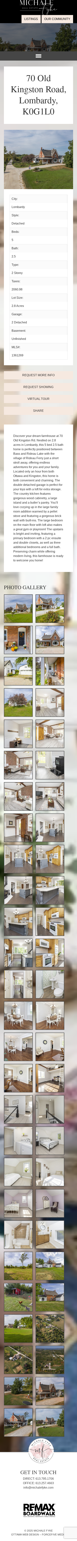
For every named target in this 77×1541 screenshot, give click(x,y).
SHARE (38, 410)
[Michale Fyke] (38, 2)
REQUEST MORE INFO (38, 375)
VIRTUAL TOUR (38, 398)
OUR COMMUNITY (57, 19)
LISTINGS (31, 19)
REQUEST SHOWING (38, 387)
